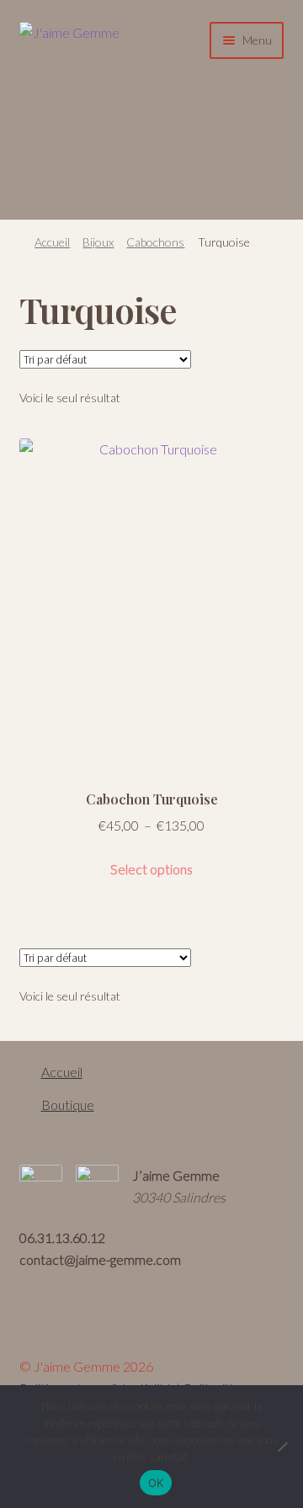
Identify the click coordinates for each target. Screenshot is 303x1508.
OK (156, 1482)
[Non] (282, 1446)
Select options (151, 869)
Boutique (67, 1104)
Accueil (52, 242)
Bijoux (98, 242)
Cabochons (155, 242)
